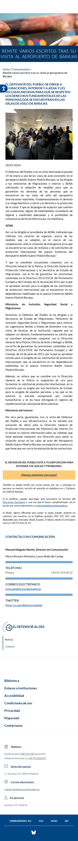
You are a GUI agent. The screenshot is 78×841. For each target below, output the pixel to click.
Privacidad (12, 710)
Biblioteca (11, 681)
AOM (54, 820)
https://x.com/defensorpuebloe (23, 605)
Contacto (10, 646)
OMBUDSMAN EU (20, 820)
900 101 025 (27, 753)
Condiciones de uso (18, 703)
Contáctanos (13, 725)
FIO (41, 820)
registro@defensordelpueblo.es (52, 505)
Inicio (6, 69)
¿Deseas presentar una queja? (39, 474)
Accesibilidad (14, 696)
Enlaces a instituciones (20, 688)
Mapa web (11, 718)
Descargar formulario (14, 502)
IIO (66, 820)
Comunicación (21, 69)
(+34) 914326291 (36, 758)
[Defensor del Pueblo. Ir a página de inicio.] (39, 7)
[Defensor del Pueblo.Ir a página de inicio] (39, 666)
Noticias (9, 639)
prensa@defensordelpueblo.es (23, 589)
